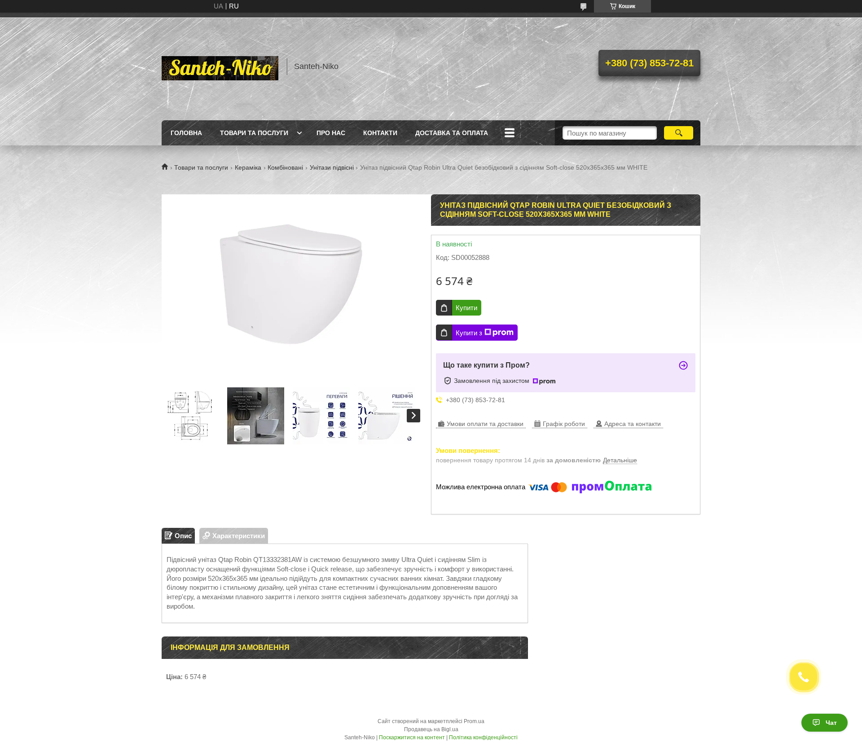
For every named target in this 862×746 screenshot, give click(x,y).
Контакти (380, 132)
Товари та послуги (254, 132)
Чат (831, 722)
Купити (466, 308)
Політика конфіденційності (483, 737)
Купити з (469, 333)
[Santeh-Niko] (220, 66)
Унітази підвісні (332, 167)
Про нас (331, 132)
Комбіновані (285, 167)
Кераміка (248, 167)
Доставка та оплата (451, 132)
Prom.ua (474, 721)
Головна (186, 132)
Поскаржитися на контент (412, 737)
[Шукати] (678, 133)
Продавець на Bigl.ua (431, 729)
